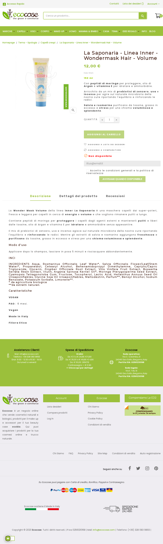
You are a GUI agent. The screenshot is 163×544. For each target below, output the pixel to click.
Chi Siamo (93, 406)
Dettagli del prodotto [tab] (78, 196)
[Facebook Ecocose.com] (130, 468)
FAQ (71, 453)
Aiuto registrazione (150, 453)
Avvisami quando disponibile (122, 179)
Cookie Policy (95, 418)
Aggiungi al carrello (104, 134)
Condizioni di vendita (99, 424)
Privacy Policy (95, 412)
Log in (50, 418)
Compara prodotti (57, 412)
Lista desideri (54, 406)
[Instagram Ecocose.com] (147, 468)
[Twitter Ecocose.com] (138, 468)
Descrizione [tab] (40, 196)
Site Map (102, 453)
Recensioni (115, 196)
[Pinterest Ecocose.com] (156, 468)
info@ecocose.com (104, 529)
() (133, 3)
